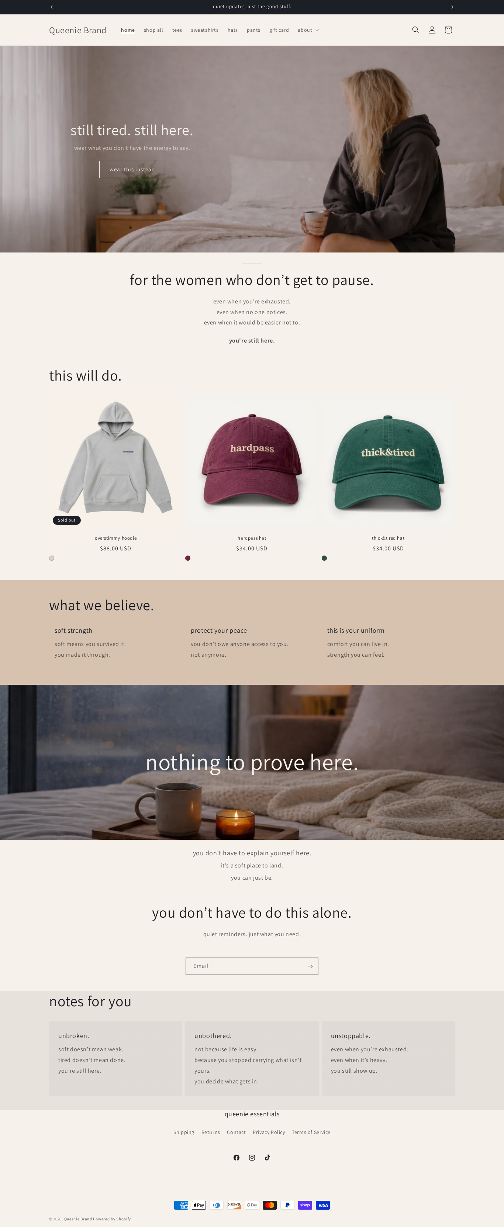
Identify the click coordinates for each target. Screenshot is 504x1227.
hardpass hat (252, 538)
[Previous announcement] (52, 7)
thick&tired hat (388, 538)
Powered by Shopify (112, 1218)
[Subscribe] (310, 966)
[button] (307, 30)
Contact (236, 1132)
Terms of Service (311, 1132)
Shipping (183, 1132)
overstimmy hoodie (116, 538)
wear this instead (132, 169)
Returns (210, 1132)
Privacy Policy (269, 1132)
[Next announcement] (452, 7)
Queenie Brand (78, 1218)
